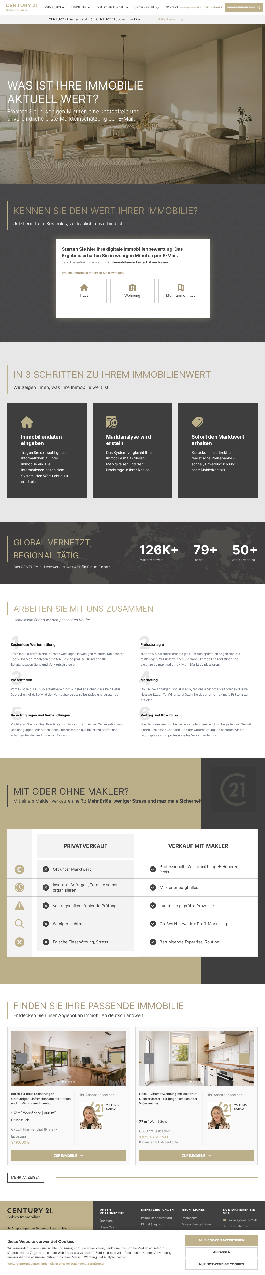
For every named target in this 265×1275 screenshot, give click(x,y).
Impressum (189, 1218)
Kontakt (171, 7)
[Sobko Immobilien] (46, 1213)
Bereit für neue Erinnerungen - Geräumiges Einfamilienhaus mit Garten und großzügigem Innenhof (41, 1098)
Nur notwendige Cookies (221, 1264)
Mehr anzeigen (25, 1177)
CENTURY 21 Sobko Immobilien (119, 19)
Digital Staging (151, 1224)
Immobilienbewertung (241, 7)
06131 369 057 (213, 7)
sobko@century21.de (191, 7)
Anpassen (221, 1252)
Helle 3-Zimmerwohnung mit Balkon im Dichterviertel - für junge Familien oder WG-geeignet (168, 1098)
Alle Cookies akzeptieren (221, 1240)
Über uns (106, 1221)
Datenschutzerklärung (197, 1224)
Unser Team (108, 1227)
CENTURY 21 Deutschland (68, 19)
